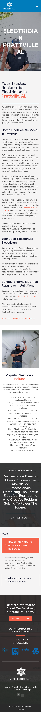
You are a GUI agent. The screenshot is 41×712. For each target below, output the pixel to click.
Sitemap (26, 689)
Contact (16, 689)
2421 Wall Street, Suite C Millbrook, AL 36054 (20, 630)
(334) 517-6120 (22, 639)
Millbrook (21, 296)
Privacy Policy (20, 709)
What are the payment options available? (20, 580)
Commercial (31, 687)
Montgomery (31, 296)
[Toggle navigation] (32, 6)
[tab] (20, 545)
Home (7, 687)
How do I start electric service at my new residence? (20, 545)
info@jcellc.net (21, 643)
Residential (17, 687)
